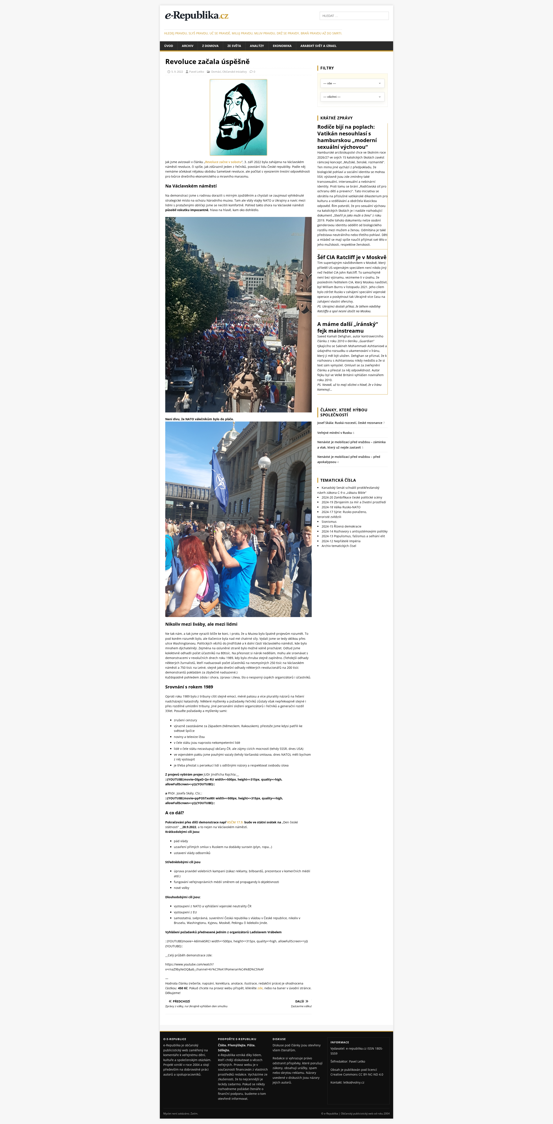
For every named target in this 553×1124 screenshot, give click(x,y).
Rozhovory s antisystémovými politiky (355, 531)
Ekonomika (282, 46)
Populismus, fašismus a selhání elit (353, 536)
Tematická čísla (338, 480)
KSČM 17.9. (235, 822)
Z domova (210, 46)
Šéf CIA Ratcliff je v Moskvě (351, 257)
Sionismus (329, 522)
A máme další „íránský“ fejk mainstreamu (347, 327)
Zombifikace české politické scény (352, 497)
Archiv (187, 46)
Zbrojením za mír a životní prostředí (354, 502)
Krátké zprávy (336, 117)
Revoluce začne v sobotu (223, 162)
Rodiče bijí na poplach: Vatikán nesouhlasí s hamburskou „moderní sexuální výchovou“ (347, 137)
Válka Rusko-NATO (341, 507)
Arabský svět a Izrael (318, 46)
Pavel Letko (196, 72)
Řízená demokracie (341, 526)
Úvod (168, 46)
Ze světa (234, 46)
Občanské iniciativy (234, 72)
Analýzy (257, 46)
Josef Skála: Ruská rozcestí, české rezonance (349, 423)
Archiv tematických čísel (339, 546)
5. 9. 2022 (177, 72)
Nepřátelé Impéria (341, 541)
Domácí (216, 72)
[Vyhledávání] (354, 15)
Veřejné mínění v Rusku (334, 433)
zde (260, 988)
